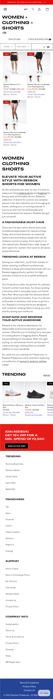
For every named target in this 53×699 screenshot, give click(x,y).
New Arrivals (14, 38)
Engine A (10, 544)
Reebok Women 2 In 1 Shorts (12, 85)
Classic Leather (13, 531)
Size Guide (11, 587)
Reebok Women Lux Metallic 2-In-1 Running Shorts (39, 85)
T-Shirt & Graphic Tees (38, 38)
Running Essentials (14, 463)
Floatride (10, 519)
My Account (11, 581)
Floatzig (9, 550)
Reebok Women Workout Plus (13, 406)
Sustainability (12, 624)
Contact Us (11, 600)
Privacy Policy (12, 606)
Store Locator (12, 568)
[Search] (33, 9)
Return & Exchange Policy (18, 574)
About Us (10, 630)
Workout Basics (13, 470)
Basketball (10, 489)
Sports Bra (11, 482)
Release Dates (12, 593)
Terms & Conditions (15, 636)
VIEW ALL (46, 375)
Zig (7, 506)
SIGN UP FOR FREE (16, 446)
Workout (10, 538)
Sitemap (10, 649)
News (8, 655)
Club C (9, 525)
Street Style (11, 476)
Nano (8, 513)
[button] (5, 9)
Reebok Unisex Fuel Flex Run (34, 406)
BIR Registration (13, 662)
